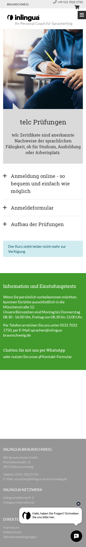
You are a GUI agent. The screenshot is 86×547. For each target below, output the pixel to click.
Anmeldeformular (32, 207)
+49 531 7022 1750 (70, 2)
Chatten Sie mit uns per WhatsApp (34, 350)
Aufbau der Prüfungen (37, 224)
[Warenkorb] (75, 7)
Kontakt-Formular (57, 356)
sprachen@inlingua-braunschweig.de (40, 479)
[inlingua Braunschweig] (23, 17)
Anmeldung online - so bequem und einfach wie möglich (41, 183)
